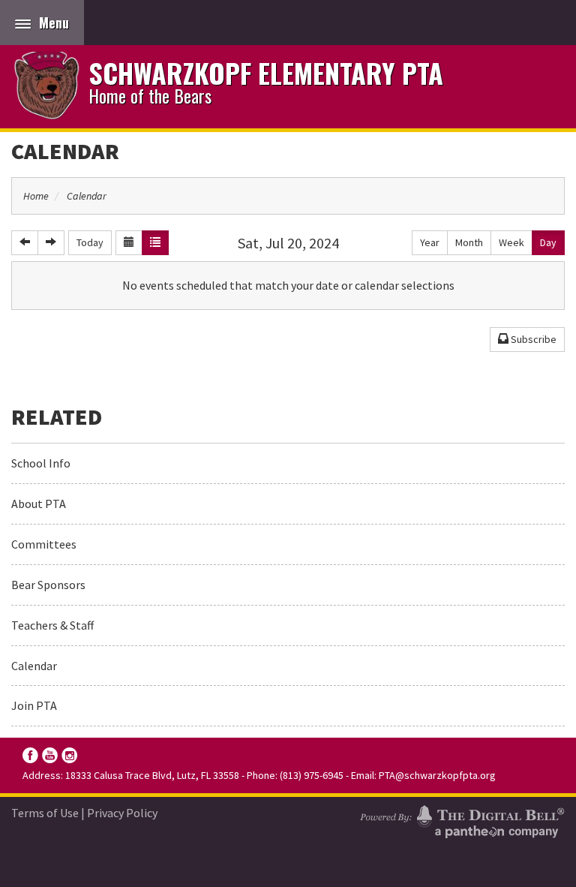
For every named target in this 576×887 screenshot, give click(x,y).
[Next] (51, 242)
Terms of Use (45, 812)
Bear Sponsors (48, 584)
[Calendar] (129, 242)
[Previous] (24, 242)
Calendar (65, 151)
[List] (155, 242)
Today (90, 242)
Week (511, 242)
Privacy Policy (122, 812)
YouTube (50, 755)
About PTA (38, 503)
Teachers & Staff (52, 625)
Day (548, 242)
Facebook (30, 755)
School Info (40, 463)
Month (469, 242)
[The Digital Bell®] (462, 819)
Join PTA (34, 705)
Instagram (69, 755)
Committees (43, 544)
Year (430, 242)
